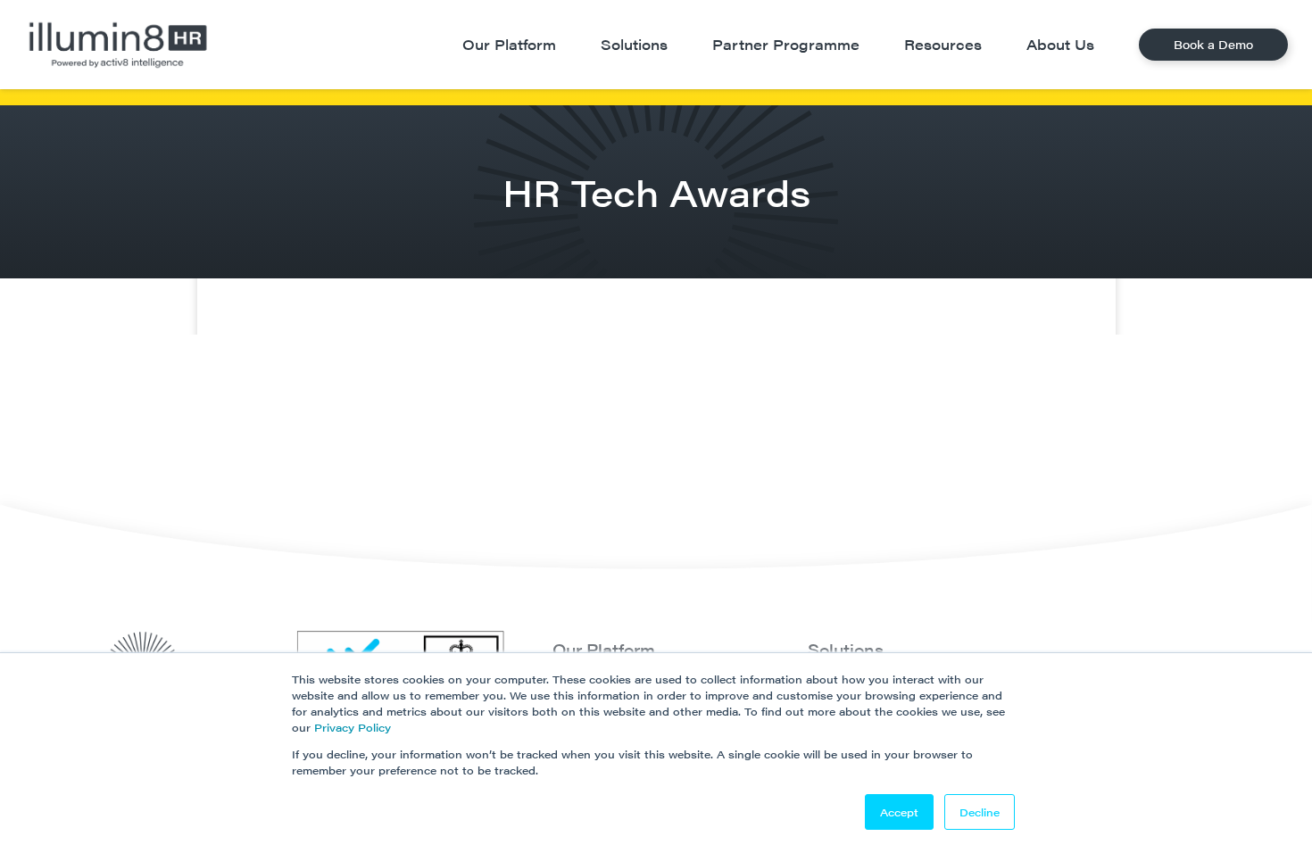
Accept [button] (899, 812)
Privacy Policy (352, 727)
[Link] (118, 44)
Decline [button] (979, 812)
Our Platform (603, 649)
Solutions (846, 649)
